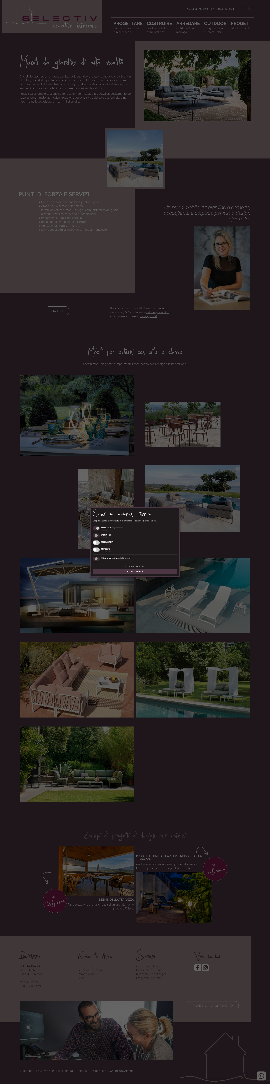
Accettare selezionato (135, 566)
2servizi (105, 531)
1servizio (106, 545)
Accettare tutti (135, 571)
